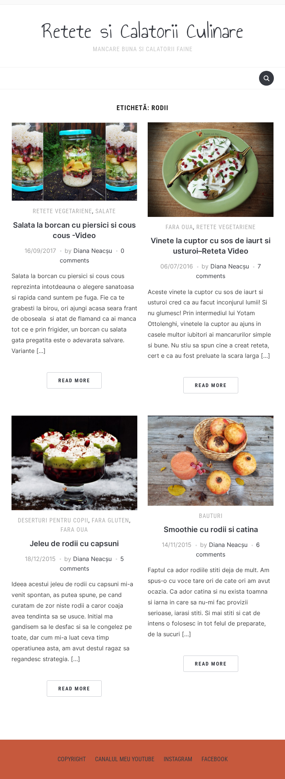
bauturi (211, 515)
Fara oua (179, 227)
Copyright (72, 759)
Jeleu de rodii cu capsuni (74, 543)
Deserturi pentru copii (53, 520)
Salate (105, 211)
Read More (74, 380)
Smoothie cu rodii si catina (211, 529)
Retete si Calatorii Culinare (142, 31)
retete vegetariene (62, 211)
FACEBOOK (215, 759)
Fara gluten (110, 520)
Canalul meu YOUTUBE (124, 759)
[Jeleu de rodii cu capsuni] (74, 462)
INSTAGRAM (178, 759)
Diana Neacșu (92, 250)
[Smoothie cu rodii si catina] (210, 460)
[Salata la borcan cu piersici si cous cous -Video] (74, 161)
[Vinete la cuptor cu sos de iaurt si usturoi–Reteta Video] (210, 169)
